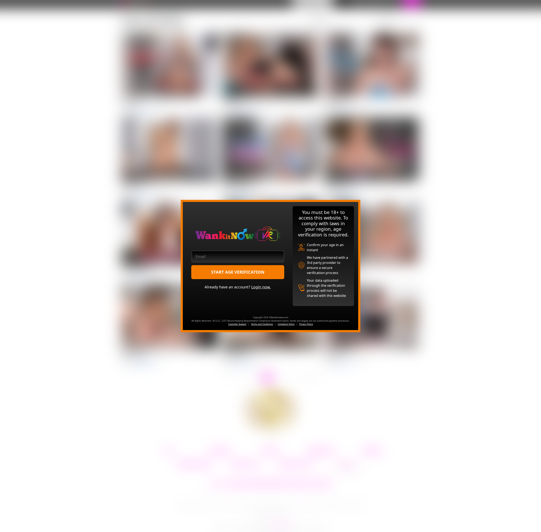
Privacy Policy (306, 324)
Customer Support (237, 324)
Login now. (261, 286)
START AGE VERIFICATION (237, 272)
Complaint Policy (286, 324)
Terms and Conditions (262, 324)
